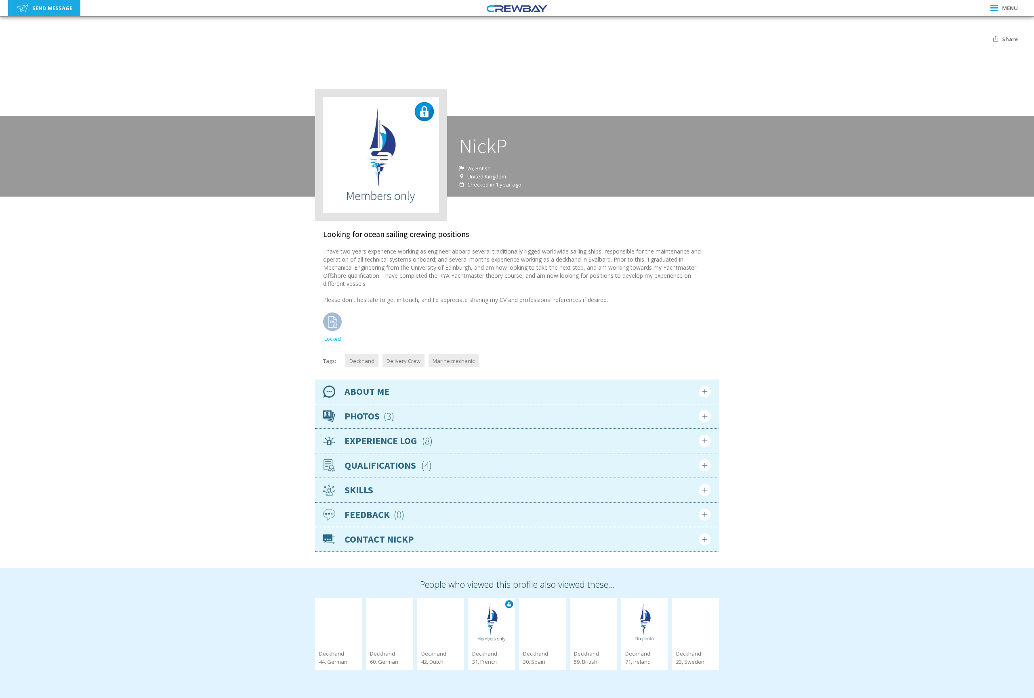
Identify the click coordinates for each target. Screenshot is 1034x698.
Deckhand (361, 361)
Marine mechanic (454, 361)
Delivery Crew (403, 361)
